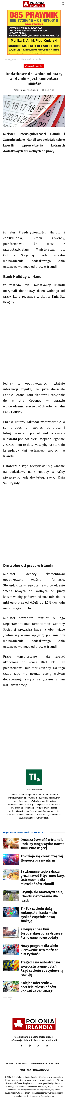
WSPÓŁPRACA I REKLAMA (45, 1063)
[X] (38, 1046)
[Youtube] (47, 1046)
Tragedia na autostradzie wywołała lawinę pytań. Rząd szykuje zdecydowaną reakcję (42, 968)
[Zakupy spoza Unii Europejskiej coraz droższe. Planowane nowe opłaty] (11, 932)
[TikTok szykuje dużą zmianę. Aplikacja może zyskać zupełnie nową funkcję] (11, 912)
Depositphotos (47, 1096)
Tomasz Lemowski (29, 90)
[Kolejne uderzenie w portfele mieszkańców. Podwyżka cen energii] (11, 986)
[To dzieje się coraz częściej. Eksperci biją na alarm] (11, 859)
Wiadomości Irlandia (31, 59)
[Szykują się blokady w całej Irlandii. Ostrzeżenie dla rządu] (11, 895)
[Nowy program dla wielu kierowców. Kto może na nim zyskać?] (11, 949)
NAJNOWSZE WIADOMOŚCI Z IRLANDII (23, 832)
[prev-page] (5, 999)
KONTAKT (22, 1063)
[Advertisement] (34, 192)
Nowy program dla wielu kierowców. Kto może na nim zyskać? (40, 950)
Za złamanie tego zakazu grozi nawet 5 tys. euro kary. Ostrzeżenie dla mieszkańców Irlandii (43, 877)
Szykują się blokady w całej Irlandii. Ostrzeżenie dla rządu (42, 896)
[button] (5, 4)
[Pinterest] (30, 1046)
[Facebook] (21, 1046)
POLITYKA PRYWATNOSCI (34, 1069)
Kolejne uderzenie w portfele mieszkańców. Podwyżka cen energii (39, 987)
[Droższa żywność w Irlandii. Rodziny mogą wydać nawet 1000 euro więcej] (11, 843)
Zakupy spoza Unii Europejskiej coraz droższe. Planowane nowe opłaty (42, 933)
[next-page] (10, 999)
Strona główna (10, 59)
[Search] (63, 4)
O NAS (9, 1063)
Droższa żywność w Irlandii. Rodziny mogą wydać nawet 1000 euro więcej (42, 844)
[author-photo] (34, 784)
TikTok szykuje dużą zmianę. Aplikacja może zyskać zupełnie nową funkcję (39, 914)
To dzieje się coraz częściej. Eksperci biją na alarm (42, 858)
